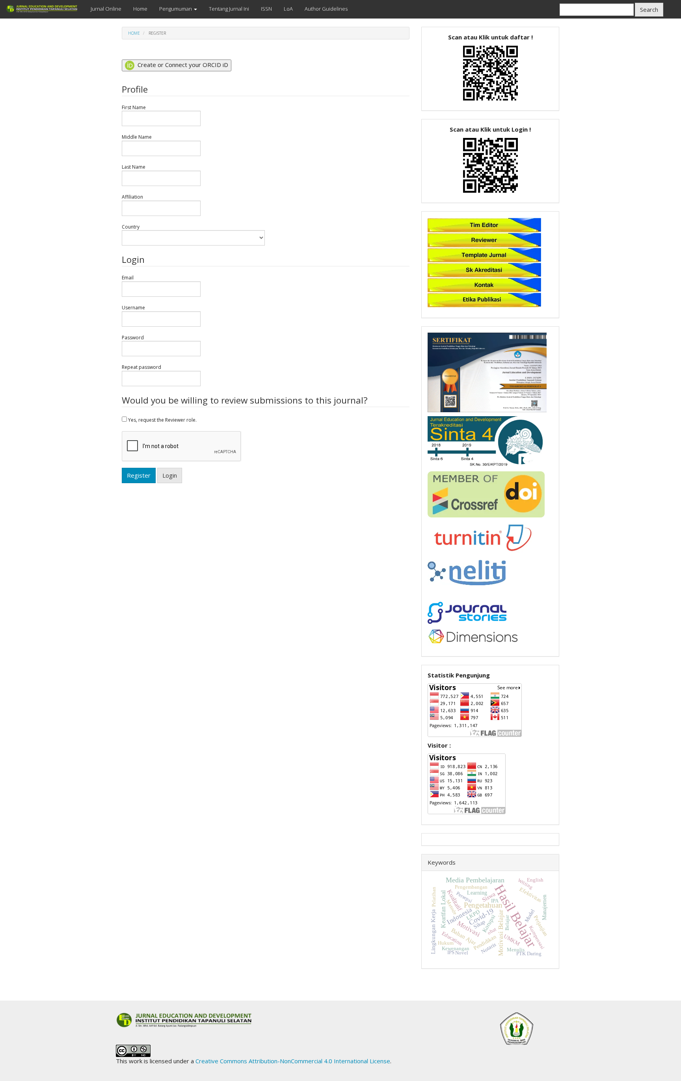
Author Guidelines (326, 8)
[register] (490, 72)
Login (169, 475)
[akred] (484, 269)
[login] (490, 164)
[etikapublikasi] (484, 299)
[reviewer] (484, 239)
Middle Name (137, 137)
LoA (288, 8)
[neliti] (467, 572)
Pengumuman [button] (176, 8)
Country (131, 227)
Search (649, 9)
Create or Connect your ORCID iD (182, 65)
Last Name (133, 167)
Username (133, 308)
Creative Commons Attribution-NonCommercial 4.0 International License (292, 1061)
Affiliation (132, 197)
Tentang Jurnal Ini (229, 8)
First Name (134, 107)
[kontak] (484, 284)
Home (140, 8)
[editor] (484, 224)
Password (133, 338)
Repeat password (141, 367)
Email (128, 278)
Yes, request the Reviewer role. (162, 420)
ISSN (266, 8)
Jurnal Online (106, 8)
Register (139, 475)
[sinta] (487, 441)
